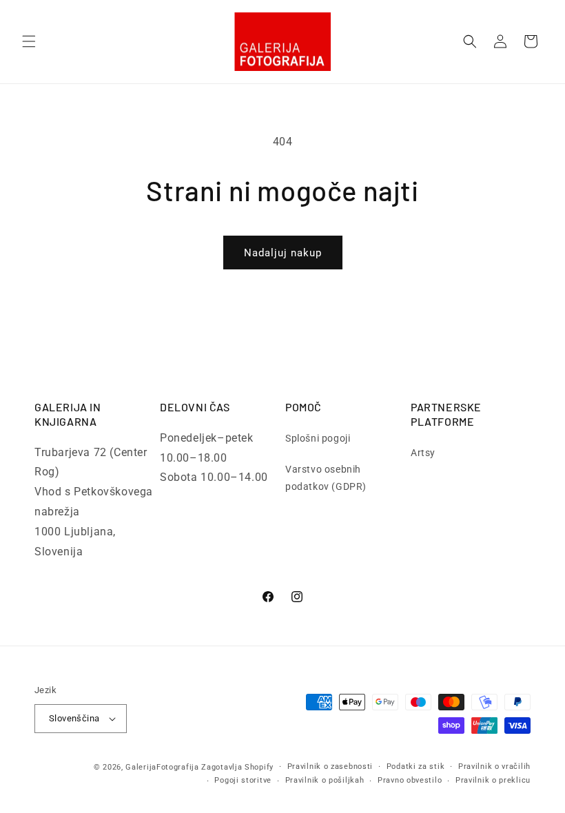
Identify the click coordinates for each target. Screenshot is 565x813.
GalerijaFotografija (161, 767)
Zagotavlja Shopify (237, 767)
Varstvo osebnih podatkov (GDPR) (326, 478)
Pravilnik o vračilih (494, 766)
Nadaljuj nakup (283, 253)
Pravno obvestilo (410, 780)
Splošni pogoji (317, 438)
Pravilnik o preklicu (493, 780)
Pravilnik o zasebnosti (330, 766)
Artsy (423, 452)
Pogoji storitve (242, 780)
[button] (29, 41)
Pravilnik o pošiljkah (324, 780)
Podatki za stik (416, 766)
